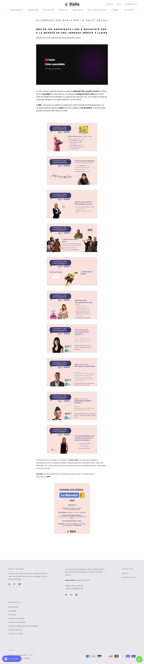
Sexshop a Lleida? (15, 634)
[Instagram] (14, 584)
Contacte (12, 615)
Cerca (119, 4)
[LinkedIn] (19, 584)
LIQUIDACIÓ (128, 10)
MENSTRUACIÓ (16, 10)
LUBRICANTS (77, 10)
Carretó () (131, 4)
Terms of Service (15, 630)
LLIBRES (115, 10)
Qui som (125, 573)
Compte (110, 4)
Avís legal (12, 611)
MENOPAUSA (33, 10)
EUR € (11, 650)
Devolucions (13, 607)
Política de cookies (16, 618)
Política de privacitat (16, 622)
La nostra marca (129, 577)
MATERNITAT (48, 10)
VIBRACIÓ (63, 10)
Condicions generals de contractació (23, 626)
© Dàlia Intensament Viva (20, 655)
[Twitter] (9, 584)
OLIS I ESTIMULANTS (97, 10)
